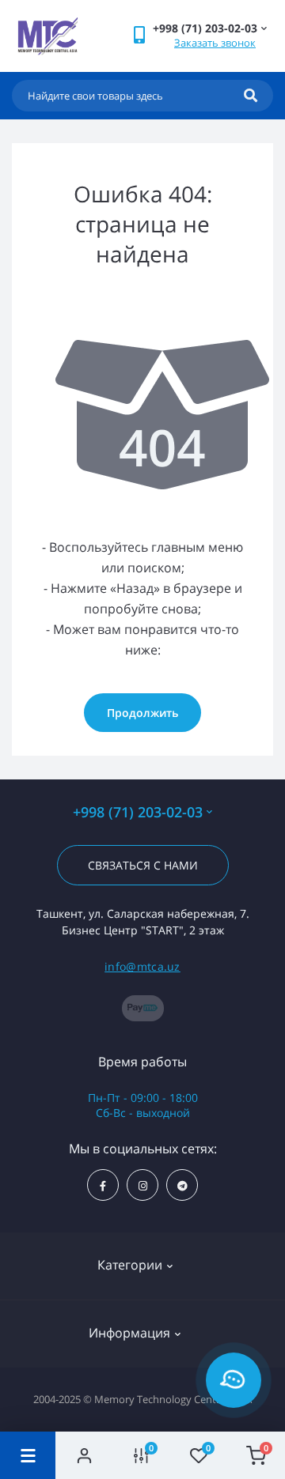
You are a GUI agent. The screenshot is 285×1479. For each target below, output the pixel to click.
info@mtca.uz (142, 966)
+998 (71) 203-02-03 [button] (138, 812)
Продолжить (142, 712)
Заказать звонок (215, 43)
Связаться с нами (143, 865)
